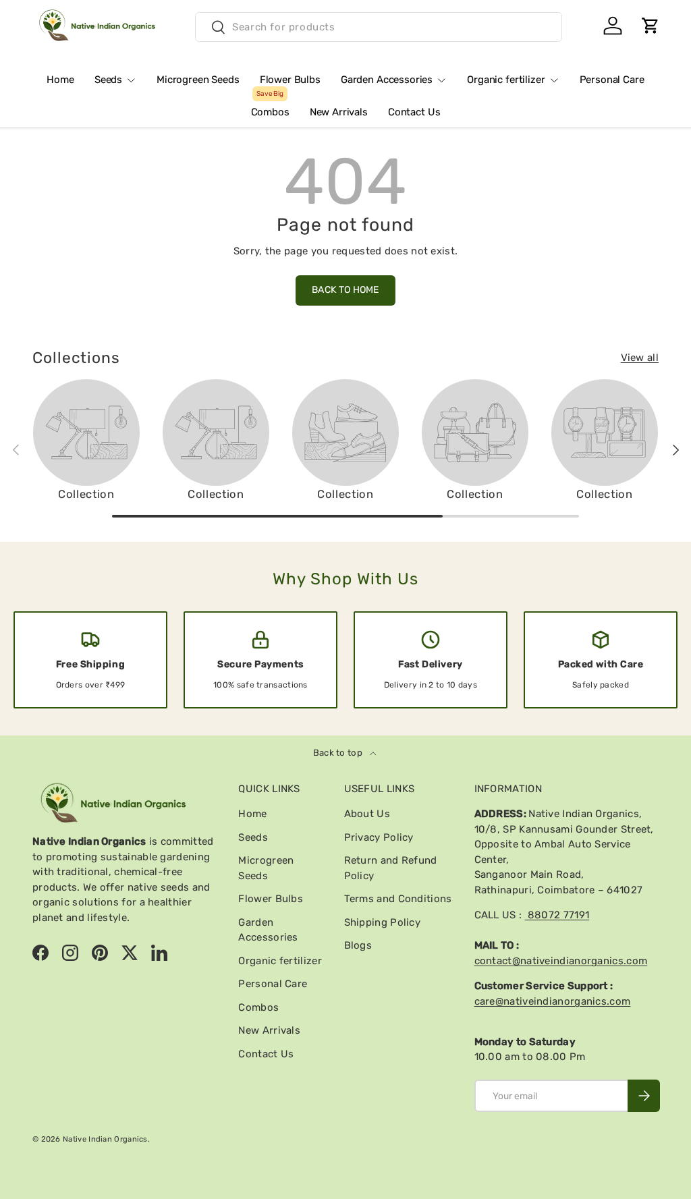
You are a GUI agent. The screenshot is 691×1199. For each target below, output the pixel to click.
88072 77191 (557, 915)
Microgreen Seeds (198, 80)
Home (60, 80)
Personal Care (612, 80)
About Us (367, 814)
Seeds (253, 837)
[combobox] (378, 27)
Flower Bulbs (290, 80)
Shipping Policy (382, 922)
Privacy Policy (379, 837)
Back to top (339, 753)
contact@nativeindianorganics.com (561, 961)
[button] (650, 25)
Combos (270, 107)
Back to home (345, 290)
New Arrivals (339, 112)
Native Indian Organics (105, 1139)
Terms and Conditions (398, 899)
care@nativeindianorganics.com (552, 1001)
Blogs (358, 945)
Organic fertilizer (279, 961)
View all (640, 358)
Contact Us (414, 112)
